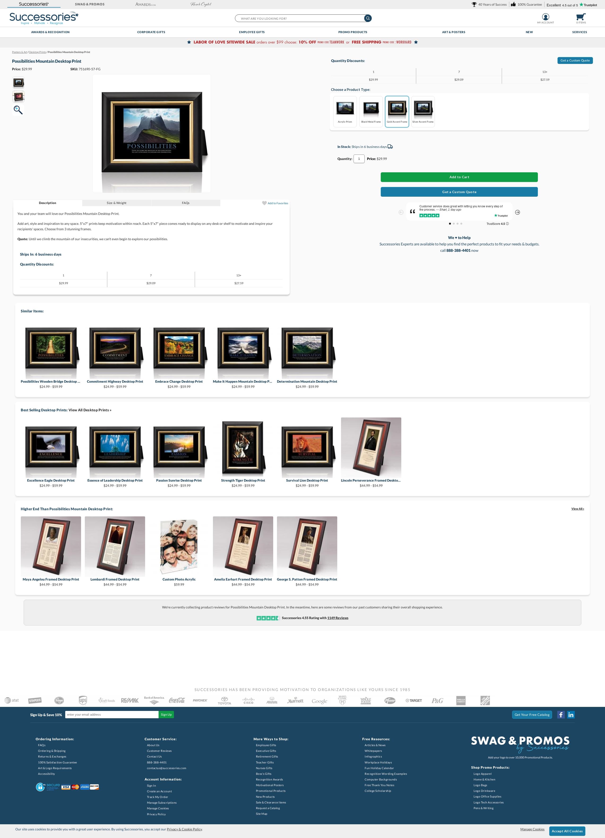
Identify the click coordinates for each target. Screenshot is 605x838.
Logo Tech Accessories (489, 802)
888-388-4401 (157, 762)
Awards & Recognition (50, 32)
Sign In (151, 785)
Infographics (373, 756)
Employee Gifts (252, 32)
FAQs (186, 203)
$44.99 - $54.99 (371, 483)
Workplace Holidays (378, 762)
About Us (153, 745)
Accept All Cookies (567, 831)
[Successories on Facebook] (561, 714)
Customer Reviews (159, 751)
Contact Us (154, 756)
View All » (577, 508)
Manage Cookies (158, 808)
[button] (34, 4)
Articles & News (375, 745)
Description (47, 203)
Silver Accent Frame (422, 121)
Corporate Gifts (151, 32)
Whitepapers (373, 751)
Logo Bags (480, 785)
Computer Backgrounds (381, 779)
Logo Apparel (483, 774)
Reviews (337, 618)
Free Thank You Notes (379, 785)
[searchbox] (303, 18)
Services (579, 32)
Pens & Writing (483, 808)
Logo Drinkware (484, 791)
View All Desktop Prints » (90, 410)
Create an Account (159, 791)
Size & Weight (116, 203)
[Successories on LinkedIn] (571, 714)
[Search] (368, 18)
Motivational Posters (270, 785)
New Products (265, 796)
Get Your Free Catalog (532, 715)
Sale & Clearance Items (271, 802)
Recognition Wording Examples (386, 774)
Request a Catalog (268, 808)
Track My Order (157, 797)
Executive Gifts (266, 751)
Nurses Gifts (264, 768)
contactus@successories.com (166, 768)
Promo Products (352, 32)
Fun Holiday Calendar (379, 768)
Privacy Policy (156, 814)
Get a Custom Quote (575, 60)
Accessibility (46, 774)
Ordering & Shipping (52, 751)
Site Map (262, 814)
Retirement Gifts (267, 756)
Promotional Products (271, 791)
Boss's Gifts (264, 774)
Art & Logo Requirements (55, 768)
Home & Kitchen (484, 779)
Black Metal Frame (371, 121)
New (529, 32)
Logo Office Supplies (487, 796)
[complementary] (302, 43)
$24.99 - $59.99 (51, 384)
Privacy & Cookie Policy (184, 829)
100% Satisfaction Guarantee (57, 762)
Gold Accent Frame (397, 121)
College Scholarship (378, 791)
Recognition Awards (269, 779)
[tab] (47, 203)
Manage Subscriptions (162, 802)
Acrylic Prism (345, 121)
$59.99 (179, 581)
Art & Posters (454, 32)
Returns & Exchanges (52, 756)
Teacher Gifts (265, 762)
